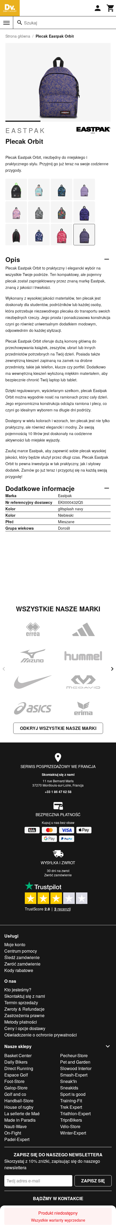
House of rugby (18, 1107)
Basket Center (18, 1055)
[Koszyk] (110, 8)
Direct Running (18, 1068)
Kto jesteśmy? (17, 989)
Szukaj (30, 23)
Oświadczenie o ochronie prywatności (40, 1035)
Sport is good (73, 1094)
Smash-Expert (73, 1075)
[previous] (4, 669)
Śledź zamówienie (22, 957)
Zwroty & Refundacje (24, 1009)
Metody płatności (20, 1022)
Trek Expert (71, 1107)
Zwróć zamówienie (58, 875)
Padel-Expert (16, 1139)
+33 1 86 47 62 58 (58, 791)
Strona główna (17, 36)
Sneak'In (68, 1081)
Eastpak (25, 130)
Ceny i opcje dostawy (24, 1028)
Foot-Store (14, 1081)
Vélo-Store (70, 1126)
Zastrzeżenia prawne (24, 1015)
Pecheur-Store (74, 1055)
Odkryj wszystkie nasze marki (58, 728)
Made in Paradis (20, 1120)
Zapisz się (93, 1181)
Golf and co (15, 1094)
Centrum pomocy (20, 951)
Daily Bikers (16, 1062)
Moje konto (14, 944)
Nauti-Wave (15, 1126)
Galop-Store (16, 1088)
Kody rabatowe (18, 970)
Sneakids (69, 1088)
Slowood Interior (75, 1068)
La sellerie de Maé (22, 1113)
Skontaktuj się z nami (58, 774)
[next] (112, 669)
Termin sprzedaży (21, 1002)
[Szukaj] (19, 22)
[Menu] (6, 22)
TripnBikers (71, 1120)
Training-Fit (71, 1100)
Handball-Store (18, 1100)
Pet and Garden (75, 1062)
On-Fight (12, 1133)
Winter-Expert (73, 1133)
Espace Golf (16, 1075)
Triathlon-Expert (75, 1113)
